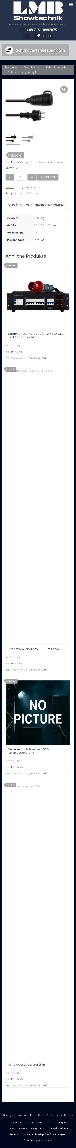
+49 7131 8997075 (42, 30)
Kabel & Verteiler (57, 67)
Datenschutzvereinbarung (22, 1128)
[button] (64, 89)
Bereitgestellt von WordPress (19, 1115)
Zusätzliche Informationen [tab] (36, 205)
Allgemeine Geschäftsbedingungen (46, 1123)
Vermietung (31, 67)
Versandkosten (39, 162)
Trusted (51, 1115)
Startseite (11, 67)
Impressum (16, 1123)
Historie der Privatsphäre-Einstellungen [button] (43, 1134)
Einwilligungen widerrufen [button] (38, 1140)
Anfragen (48, 177)
